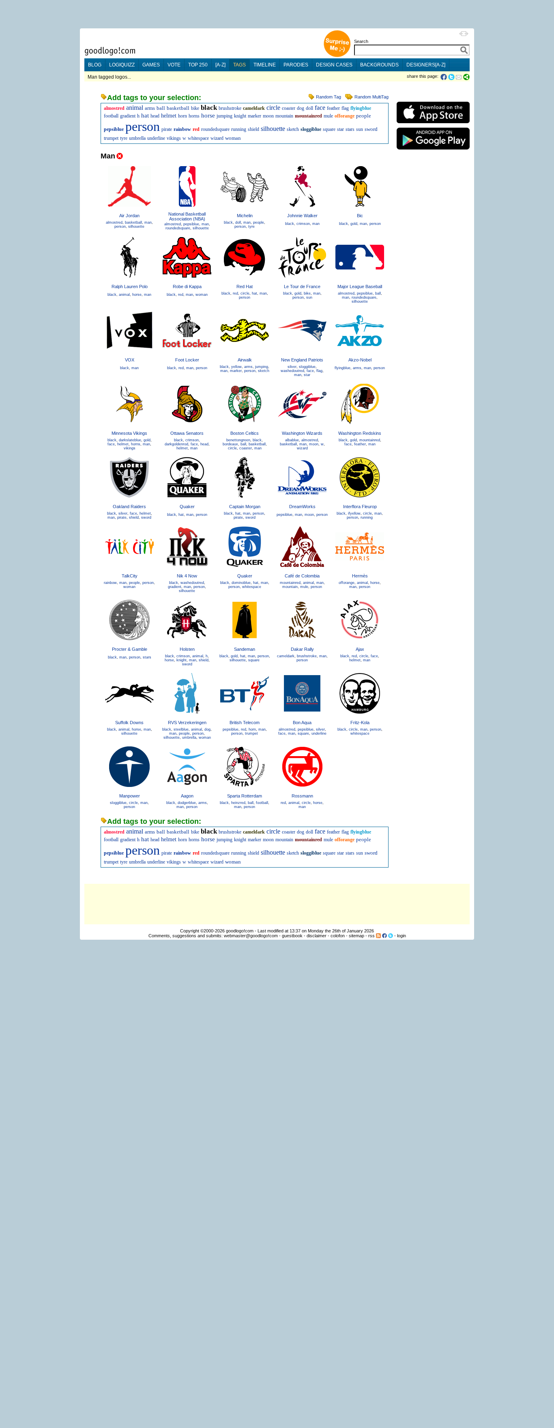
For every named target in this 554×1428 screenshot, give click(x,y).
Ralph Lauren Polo (130, 286)
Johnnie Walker (302, 215)
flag (345, 108)
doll (309, 108)
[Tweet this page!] (451, 77)
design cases (334, 65)
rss (371, 935)
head (154, 116)
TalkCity (129, 575)
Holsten (187, 649)
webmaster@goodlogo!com (251, 935)
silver (292, 367)
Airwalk (245, 359)
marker (254, 116)
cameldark (254, 108)
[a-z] (220, 65)
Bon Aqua (302, 722)
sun (359, 129)
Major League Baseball (359, 286)
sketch (293, 129)
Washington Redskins (359, 433)
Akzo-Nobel (359, 359)
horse (208, 115)
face (320, 107)
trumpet (111, 138)
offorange (344, 116)
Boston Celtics (244, 433)
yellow (236, 367)
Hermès (360, 575)
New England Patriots (302, 359)
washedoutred (292, 371)
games (151, 65)
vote (173, 65)
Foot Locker (187, 359)
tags (239, 65)
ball (161, 108)
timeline (264, 65)
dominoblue (241, 583)
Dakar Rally (302, 649)
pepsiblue (114, 129)
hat (145, 115)
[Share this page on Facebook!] (444, 77)
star (340, 129)
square (329, 129)
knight (240, 116)
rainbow (182, 129)
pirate (166, 129)
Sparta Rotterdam (244, 795)
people (363, 116)
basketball (178, 108)
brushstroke (230, 108)
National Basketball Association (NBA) (187, 216)
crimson (303, 224)
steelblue (181, 729)
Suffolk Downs (129, 722)
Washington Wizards (302, 433)
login (401, 935)
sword (371, 129)
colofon (338, 935)
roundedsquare (215, 129)
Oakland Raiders (129, 506)
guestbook (292, 935)
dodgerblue (187, 803)
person (142, 126)
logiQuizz (122, 65)
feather (333, 108)
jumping (224, 116)
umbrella (137, 138)
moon (268, 116)
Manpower (129, 795)
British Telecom (245, 722)
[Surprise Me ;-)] (337, 56)
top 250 (198, 65)
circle (273, 107)
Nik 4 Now (187, 575)
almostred (114, 108)
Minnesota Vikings (129, 433)
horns (194, 116)
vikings (174, 138)
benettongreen (238, 440)
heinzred (238, 803)
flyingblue (360, 108)
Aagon (187, 795)
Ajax (360, 649)
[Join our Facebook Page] (384, 935)
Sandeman (244, 649)
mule (328, 116)
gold (353, 224)
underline (156, 138)
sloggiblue (311, 129)
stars (350, 129)
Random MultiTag (371, 96)
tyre (123, 138)
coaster (288, 108)
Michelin (245, 215)
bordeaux (230, 444)
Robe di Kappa (187, 286)
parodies (295, 65)
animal (134, 107)
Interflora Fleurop (360, 506)
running (238, 129)
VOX (129, 359)
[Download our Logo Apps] (433, 125)
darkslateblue (130, 440)
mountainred (308, 116)
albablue (292, 440)
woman (233, 138)
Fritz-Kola (359, 722)
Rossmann (302, 795)
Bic (360, 215)
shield (253, 129)
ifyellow (354, 513)
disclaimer (316, 935)
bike (195, 108)
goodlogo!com (239, 930)
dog (300, 108)
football (111, 116)
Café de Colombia (302, 575)
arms (150, 108)
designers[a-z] (425, 65)
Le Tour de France (302, 286)
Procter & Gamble (129, 649)
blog (94, 65)
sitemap (356, 935)
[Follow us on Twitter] (390, 935)
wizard (216, 138)
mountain (284, 116)
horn (182, 116)
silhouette (273, 128)
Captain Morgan (244, 506)
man (148, 222)
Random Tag (328, 96)
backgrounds (379, 65)
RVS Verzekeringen (187, 722)
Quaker (187, 506)
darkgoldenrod (176, 444)
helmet (168, 116)
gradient (127, 116)
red (196, 129)
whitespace (198, 138)
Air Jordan (129, 215)
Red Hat (244, 286)
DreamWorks (302, 506)
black (209, 107)
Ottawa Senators (187, 433)
